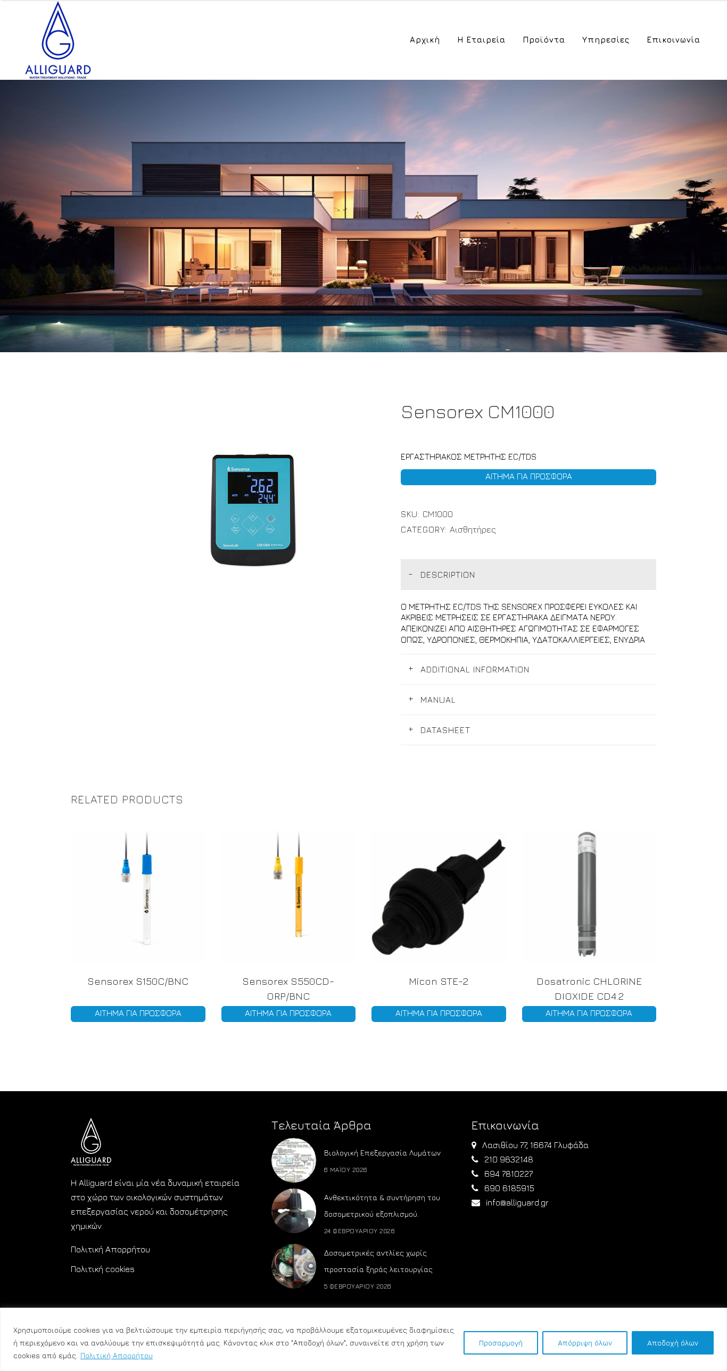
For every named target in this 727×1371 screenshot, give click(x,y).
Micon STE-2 (438, 981)
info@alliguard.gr (517, 1202)
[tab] (528, 574)
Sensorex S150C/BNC (137, 981)
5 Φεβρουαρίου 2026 (358, 1286)
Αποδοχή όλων (672, 1342)
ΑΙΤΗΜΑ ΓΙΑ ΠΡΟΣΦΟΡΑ (528, 476)
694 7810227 (508, 1173)
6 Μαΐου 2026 (346, 1170)
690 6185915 (509, 1188)
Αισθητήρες (473, 529)
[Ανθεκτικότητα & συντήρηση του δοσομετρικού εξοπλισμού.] (293, 1211)
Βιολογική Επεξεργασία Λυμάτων (382, 1152)
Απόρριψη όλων (585, 1342)
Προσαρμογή (501, 1342)
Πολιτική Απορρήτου (116, 1355)
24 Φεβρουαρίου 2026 (359, 1231)
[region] (363, 1339)
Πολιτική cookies (103, 1269)
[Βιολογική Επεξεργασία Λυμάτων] (293, 1160)
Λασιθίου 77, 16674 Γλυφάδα (535, 1145)
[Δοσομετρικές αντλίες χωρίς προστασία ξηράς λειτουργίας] (293, 1266)
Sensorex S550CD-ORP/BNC (288, 988)
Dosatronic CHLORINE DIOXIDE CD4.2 (589, 988)
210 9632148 (508, 1159)
